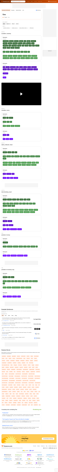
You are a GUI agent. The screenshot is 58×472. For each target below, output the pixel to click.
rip (36, 246)
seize (30, 281)
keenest (3, 371)
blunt (4, 225)
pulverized (37, 156)
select (25, 51)
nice (27, 203)
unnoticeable (13, 404)
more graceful (24, 378)
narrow (23, 384)
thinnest (10, 402)
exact (16, 281)
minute (28, 156)
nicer (26, 384)
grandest (25, 367)
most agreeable (12, 380)
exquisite (10, 43)
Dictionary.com (52, 1)
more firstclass (37, 376)
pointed (29, 387)
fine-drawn (18, 162)
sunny (3, 400)
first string (31, 362)
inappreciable (31, 369)
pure (18, 199)
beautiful (21, 41)
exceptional (33, 41)
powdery (23, 164)
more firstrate (30, 376)
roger (17, 393)
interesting (37, 369)
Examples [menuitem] (13, 10)
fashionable (15, 43)
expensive (5, 43)
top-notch (27, 58)
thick (13, 173)
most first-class (25, 380)
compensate (9, 296)
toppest (26, 402)
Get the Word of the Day (48, 438)
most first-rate (17, 382)
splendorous (20, 398)
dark (8, 134)
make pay (9, 287)
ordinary (4, 69)
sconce (26, 281)
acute (4, 203)
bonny (3, 358)
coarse (4, 77)
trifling (13, 205)
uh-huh (3, 404)
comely (7, 360)
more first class (4, 376)
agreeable (14, 356)
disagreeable (13, 67)
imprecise (11, 225)
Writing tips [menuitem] (40, 1)
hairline (11, 203)
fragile (33, 162)
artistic (28, 356)
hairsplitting (16, 203)
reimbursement (20, 255)
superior (12, 47)
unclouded (8, 404)
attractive (16, 41)
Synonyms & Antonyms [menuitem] (6, 10)
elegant (28, 41)
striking (4, 47)
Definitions (39, 10)
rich (39, 391)
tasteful (23, 400)
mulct (29, 246)
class (24, 358)
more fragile (11, 376)
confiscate (5, 277)
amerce (9, 281)
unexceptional (29, 69)
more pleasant (37, 378)
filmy (14, 162)
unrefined (35, 69)
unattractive (24, 69)
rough (12, 177)
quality (4, 158)
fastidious (31, 209)
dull (7, 225)
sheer (37, 393)
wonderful (36, 404)
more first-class (31, 373)
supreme (22, 58)
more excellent (11, 373)
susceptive (16, 400)
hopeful (8, 369)
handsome (28, 43)
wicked (35, 58)
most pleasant (37, 382)
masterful (38, 371)
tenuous (34, 400)
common (7, 67)
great (24, 43)
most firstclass (24, 382)
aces (4, 51)
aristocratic (23, 356)
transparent (34, 164)
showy (15, 58)
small (13, 152)
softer (11, 398)
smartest (3, 398)
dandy (18, 51)
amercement (10, 246)
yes (39, 404)
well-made (17, 47)
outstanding (14, 45)
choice (11, 51)
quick (34, 203)
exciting (19, 362)
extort (19, 281)
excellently (9, 362)
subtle (8, 47)
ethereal (10, 162)
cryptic (13, 209)
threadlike (28, 164)
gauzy (37, 162)
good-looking (34, 55)
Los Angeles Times (6, 320)
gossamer (8, 156)
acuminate (4, 356)
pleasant (19, 45)
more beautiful (24, 373)
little (21, 156)
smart (30, 45)
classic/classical (19, 358)
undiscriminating (13, 229)
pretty (14, 389)
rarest (28, 391)
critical (9, 209)
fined (12, 315)
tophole (19, 402)
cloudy (4, 134)
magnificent (5, 45)
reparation (33, 246)
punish (12, 277)
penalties (16, 387)
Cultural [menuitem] (35, 1)
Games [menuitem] (32, 1)
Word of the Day (24, 436)
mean (22, 51)
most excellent (11, 382)
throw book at (28, 287)
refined (26, 45)
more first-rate (24, 376)
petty (31, 203)
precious (9, 389)
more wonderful (5, 380)
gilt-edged (25, 55)
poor (8, 69)
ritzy (13, 393)
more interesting (5, 378)
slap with (22, 287)
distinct (17, 209)
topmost (35, 402)
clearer (35, 358)
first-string (15, 55)
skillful (19, 58)
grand (30, 367)
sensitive (4, 205)
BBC (3, 330)
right (10, 393)
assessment (15, 246)
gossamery (5, 164)
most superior (4, 384)
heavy (4, 173)
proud (30, 389)
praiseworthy (4, 389)
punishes (14, 391)
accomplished (5, 41)
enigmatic (21, 209)
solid (33, 45)
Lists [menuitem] (23, 10)
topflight (14, 402)
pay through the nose (16, 287)
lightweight (17, 156)
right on (7, 393)
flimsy (4, 156)
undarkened (17, 125)
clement (8, 125)
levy (9, 277)
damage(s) (22, 360)
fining (16, 315)
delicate (4, 199)
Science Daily (5, 335)
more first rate (18, 373)
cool (25, 41)
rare (23, 45)
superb (7, 400)
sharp (25, 199)
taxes (30, 400)
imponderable (25, 369)
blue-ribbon (36, 356)
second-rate (5, 73)
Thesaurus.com (5, 1)
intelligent (9, 199)
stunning (33, 398)
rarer (25, 391)
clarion (4, 121)
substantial (9, 173)
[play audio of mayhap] (22, 440)
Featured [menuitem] (28, 1)
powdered (32, 156)
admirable (11, 41)
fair (11, 121)
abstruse (4, 209)
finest (9, 315)
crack (15, 51)
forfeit (25, 246)
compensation (13, 255)
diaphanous (5, 162)
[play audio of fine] (3, 17)
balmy (4, 125)
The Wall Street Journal (6, 325)
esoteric (26, 209)
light (12, 156)
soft (7, 398)
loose (24, 156)
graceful (21, 367)
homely (21, 67)
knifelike (10, 371)
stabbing (25, 398)
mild (2, 373)
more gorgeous (17, 376)
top (28, 51)
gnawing (7, 367)
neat (10, 45)
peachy (7, 387)
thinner (6, 402)
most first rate (4, 382)
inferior (29, 67)
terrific (38, 400)
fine (2, 315)
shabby (16, 69)
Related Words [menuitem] (18, 10)
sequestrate (35, 281)
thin (16, 152)
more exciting (18, 378)
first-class (10, 55)
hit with (4, 287)
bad (4, 67)
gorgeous (16, 367)
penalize (11, 387)
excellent (14, 362)
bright (4, 117)
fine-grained (24, 162)
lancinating (19, 371)
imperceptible (19, 369)
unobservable (24, 404)
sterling (9, 205)
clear (8, 121)
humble (25, 67)
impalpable (15, 164)
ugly (19, 69)
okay (36, 384)
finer (6, 315)
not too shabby (6, 58)
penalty (20, 387)
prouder (26, 389)
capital (7, 51)
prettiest (22, 389)
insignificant (34, 67)
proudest (34, 389)
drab (17, 67)
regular (12, 69)
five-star (20, 55)
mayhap (25, 438)
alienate (4, 281)
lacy (14, 371)
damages (20, 246)
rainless (12, 125)
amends (4, 246)
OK (39, 384)
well (29, 404)
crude (8, 177)
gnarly (29, 55)
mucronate (10, 384)
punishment (5, 242)
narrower (18, 384)
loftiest (23, 371)
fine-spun (29, 162)
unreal (32, 58)
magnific (27, 371)
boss (6, 358)
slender (9, 152)
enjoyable (5, 55)
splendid (37, 45)
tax (3, 283)
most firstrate (31, 382)
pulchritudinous (4, 391)
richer (3, 393)
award (9, 255)
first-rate (20, 43)
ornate (11, 58)
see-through (21, 393)
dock (12, 281)
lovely (33, 43)
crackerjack (12, 360)
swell (20, 400)
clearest (28, 358)
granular (10, 164)
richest (36, 391)
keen (20, 203)
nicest (30, 384)
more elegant (11, 378)
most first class (32, 380)
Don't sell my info (38, 467)
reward (25, 255)
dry (7, 117)
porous (19, 164)
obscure (14, 199)
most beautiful (18, 380)
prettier (17, 389)
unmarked (18, 404)
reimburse (14, 296)
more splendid (30, 378)
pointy (33, 387)
